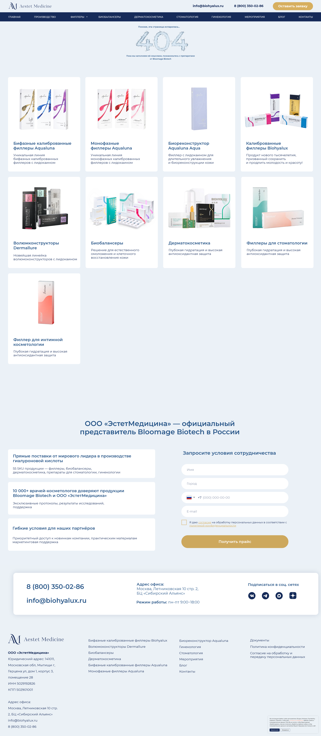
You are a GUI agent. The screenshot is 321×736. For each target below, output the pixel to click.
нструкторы (116, 647)
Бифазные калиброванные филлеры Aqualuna (127, 665)
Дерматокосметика (104, 659)
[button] (293, 6)
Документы (259, 640)
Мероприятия (191, 659)
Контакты (187, 671)
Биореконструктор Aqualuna (203, 641)
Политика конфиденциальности (277, 647)
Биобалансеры (101, 653)
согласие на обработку (296, 720)
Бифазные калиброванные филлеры (119, 640)
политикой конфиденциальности (212, 525)
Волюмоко (97, 647)
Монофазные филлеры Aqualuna (116, 671)
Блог (183, 665)
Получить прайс (235, 541)
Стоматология (191, 653)
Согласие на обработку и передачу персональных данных (277, 655)
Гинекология (190, 647)
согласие (204, 522)
